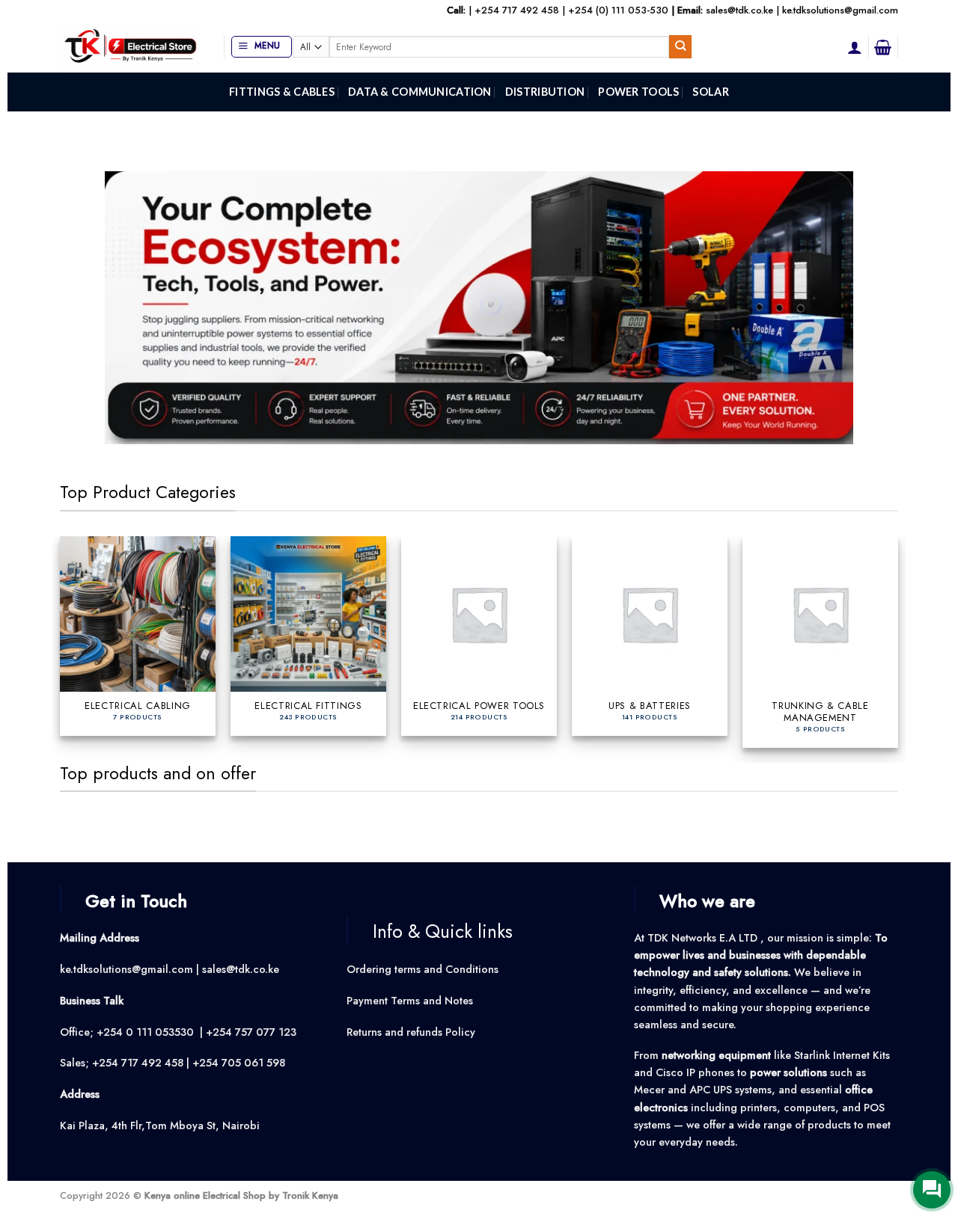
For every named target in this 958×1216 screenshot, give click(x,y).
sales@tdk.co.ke (739, 10)
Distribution (545, 91)
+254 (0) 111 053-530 (618, 10)
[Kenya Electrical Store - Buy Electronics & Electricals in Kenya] (130, 46)
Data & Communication (420, 91)
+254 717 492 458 (517, 10)
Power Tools (638, 91)
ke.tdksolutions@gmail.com (840, 10)
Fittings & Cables (282, 91)
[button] (261, 47)
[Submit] (680, 46)
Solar (710, 91)
